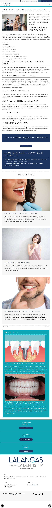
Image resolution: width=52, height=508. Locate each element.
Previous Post (6, 326)
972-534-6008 (36, 163)
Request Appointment (26, 439)
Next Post (47, 326)
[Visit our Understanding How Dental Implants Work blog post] (25, 362)
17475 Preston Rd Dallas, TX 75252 (29, 1)
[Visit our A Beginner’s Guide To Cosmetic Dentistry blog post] (26, 244)
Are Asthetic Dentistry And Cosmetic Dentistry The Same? (22, 311)
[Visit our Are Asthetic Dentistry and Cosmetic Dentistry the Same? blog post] (26, 293)
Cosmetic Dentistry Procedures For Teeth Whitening (21, 213)
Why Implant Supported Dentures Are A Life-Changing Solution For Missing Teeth (25, 403)
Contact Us (26, 451)
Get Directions (26, 427)
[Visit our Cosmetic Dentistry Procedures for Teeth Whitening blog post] (26, 195)
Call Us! (46, 1)
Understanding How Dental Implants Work (24, 363)
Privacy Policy (12, 494)
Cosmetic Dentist (26, 146)
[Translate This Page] (49, 505)
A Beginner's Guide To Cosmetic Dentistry (17, 262)
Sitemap (16, 494)
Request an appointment (10, 163)
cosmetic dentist (39, 17)
